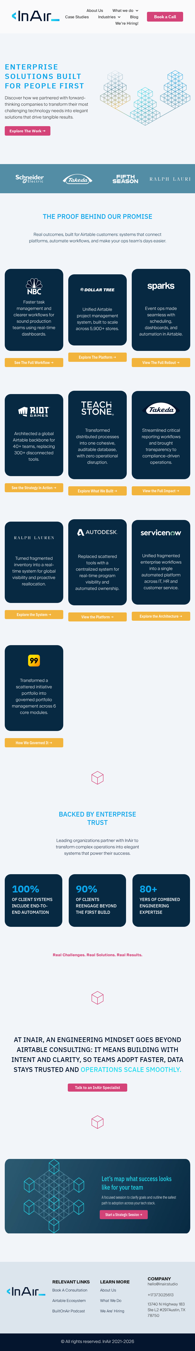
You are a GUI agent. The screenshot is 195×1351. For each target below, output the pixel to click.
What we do (110, 1300)
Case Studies (77, 16)
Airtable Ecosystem (69, 1300)
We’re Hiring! (126, 23)
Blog (134, 16)
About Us (95, 10)
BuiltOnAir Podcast (68, 1311)
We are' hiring (112, 1311)
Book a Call (165, 16)
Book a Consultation (69, 1290)
